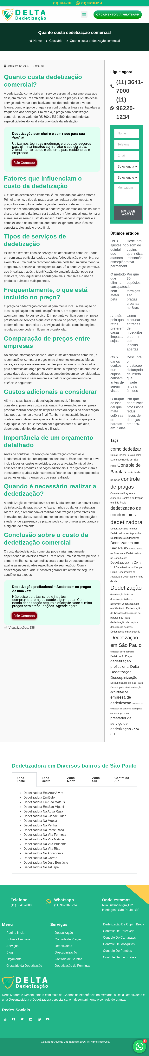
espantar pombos (119, 713)
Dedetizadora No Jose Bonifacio (45, 862)
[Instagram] (5, 1019)
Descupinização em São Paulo (126, 683)
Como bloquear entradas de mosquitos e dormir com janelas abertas (135, 332)
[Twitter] (22, 1019)
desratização (119, 692)
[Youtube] (48, 1019)
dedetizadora (126, 522)
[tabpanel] (74, 830)
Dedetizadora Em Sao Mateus (44, 802)
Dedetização (126, 587)
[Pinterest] (39, 1019)
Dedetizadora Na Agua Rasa (43, 811)
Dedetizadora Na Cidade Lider (44, 816)
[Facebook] (13, 1019)
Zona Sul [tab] (96, 779)
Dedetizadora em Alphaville (125, 533)
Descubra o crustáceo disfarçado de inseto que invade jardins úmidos (135, 374)
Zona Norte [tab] (71, 779)
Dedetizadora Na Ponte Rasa (43, 830)
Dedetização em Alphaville (125, 631)
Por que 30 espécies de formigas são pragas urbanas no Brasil (133, 291)
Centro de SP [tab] (121, 779)
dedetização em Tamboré (122, 652)
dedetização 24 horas (121, 594)
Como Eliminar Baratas (122, 455)
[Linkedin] (31, 1019)
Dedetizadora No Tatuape (41, 867)
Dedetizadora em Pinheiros (124, 538)
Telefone (19, 900)
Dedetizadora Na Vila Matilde (43, 839)
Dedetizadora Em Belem (40, 797)
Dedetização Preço (121, 656)
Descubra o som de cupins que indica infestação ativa (135, 251)
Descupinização (123, 678)
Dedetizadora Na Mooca (40, 820)
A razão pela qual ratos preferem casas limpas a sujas (117, 328)
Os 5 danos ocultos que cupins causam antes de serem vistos (117, 374)
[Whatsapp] (48, 902)
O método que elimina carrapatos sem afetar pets (118, 286)
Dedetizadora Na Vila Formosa (44, 834)
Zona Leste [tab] (21, 779)
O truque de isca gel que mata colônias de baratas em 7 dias (118, 413)
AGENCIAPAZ (81, 1049)
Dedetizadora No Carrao (40, 858)
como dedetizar (125, 449)
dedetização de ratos (121, 627)
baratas (62, 204)
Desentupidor (117, 687)
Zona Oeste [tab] (46, 779)
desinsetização (133, 687)
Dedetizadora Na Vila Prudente (45, 844)
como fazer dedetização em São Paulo (125, 460)
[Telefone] (5, 902)
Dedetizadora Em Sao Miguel (43, 806)
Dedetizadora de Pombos (123, 528)
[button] (84, 14)
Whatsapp (64, 900)
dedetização (15, 93)
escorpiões (137, 708)
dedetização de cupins (124, 622)
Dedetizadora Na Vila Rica (41, 848)
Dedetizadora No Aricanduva (43, 853)
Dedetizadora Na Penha (40, 825)
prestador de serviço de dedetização (121, 723)
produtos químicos (16, 280)
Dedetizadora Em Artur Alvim (43, 792)
